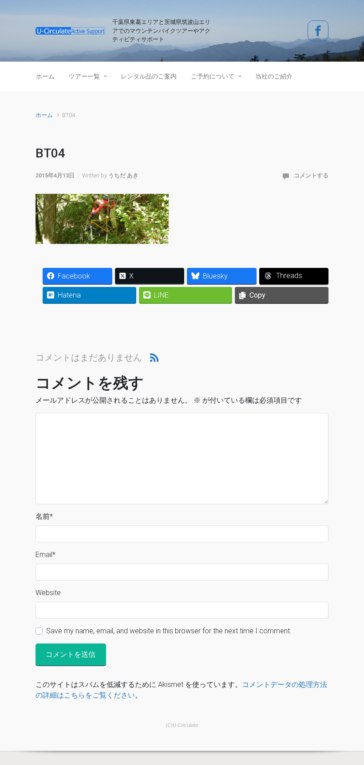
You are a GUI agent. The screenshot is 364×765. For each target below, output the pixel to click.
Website (48, 592)
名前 (44, 516)
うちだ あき (123, 175)
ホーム (44, 115)
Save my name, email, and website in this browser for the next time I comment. (169, 631)
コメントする (311, 175)
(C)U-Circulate (182, 725)
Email (45, 554)
